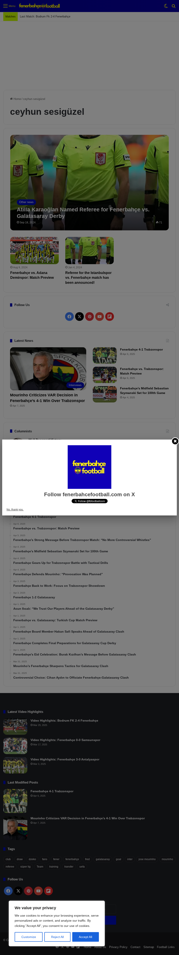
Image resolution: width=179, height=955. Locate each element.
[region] (57, 923)
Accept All (85, 937)
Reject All (57, 937)
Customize (28, 937)
